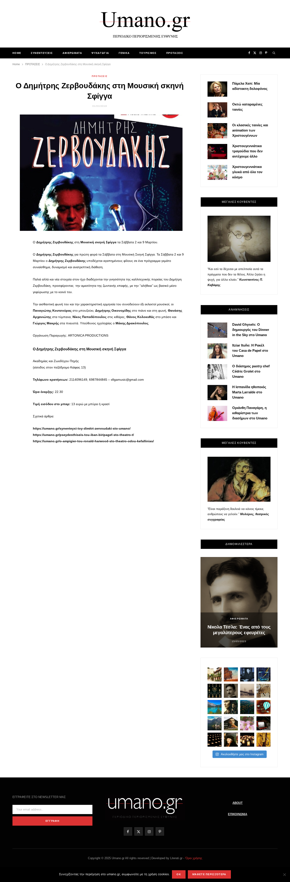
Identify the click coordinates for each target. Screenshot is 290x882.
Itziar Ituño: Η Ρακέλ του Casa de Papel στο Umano (250, 350)
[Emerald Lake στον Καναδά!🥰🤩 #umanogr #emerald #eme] (215, 707)
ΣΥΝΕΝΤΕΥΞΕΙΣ (42, 53)
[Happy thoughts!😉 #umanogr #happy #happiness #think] (263, 707)
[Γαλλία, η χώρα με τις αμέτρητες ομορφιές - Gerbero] (215, 674)
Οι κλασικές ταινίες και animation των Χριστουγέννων (250, 130)
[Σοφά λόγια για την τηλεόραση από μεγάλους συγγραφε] (263, 723)
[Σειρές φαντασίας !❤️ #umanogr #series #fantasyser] (231, 707)
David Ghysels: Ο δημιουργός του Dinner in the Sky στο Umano (250, 330)
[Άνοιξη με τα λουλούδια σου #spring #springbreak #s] (247, 723)
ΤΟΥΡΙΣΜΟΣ (148, 53)
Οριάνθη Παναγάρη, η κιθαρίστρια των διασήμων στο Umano (249, 413)
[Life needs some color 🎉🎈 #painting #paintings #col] (263, 674)
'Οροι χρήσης (193, 858)
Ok (178, 874)
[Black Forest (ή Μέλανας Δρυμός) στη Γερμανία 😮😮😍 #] (247, 707)
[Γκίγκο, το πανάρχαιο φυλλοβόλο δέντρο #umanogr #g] (263, 740)
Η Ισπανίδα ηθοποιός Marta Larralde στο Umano (249, 392)
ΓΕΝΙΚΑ (124, 53)
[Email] (18, 281)
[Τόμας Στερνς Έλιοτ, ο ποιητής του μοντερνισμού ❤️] (247, 674)
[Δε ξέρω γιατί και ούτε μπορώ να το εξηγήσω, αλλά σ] (215, 740)
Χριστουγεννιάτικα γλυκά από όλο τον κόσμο (247, 172)
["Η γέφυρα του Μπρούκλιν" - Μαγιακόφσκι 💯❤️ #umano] (247, 691)
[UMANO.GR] (145, 24)
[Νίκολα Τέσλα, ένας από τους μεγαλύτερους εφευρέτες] (231, 691)
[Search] (274, 53)
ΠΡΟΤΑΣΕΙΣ (174, 53)
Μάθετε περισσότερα (209, 874)
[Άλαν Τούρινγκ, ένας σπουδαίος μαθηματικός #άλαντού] (231, 723)
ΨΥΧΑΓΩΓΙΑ (100, 53)
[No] (284, 874)
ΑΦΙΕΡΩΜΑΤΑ (72, 53)
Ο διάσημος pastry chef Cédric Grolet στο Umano (251, 371)
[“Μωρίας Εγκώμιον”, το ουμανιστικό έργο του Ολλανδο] (231, 740)
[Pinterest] (18, 269)
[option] (239, 602)
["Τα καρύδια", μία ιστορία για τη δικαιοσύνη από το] (231, 674)
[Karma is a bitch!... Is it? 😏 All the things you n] (215, 691)
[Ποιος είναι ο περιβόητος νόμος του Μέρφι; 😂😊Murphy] (263, 691)
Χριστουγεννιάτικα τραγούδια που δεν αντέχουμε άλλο (247, 151)
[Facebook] (18, 246)
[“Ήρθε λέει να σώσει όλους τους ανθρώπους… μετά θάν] (247, 740)
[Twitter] (18, 257)
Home (16, 53)
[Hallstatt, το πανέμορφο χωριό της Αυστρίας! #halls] (215, 723)
